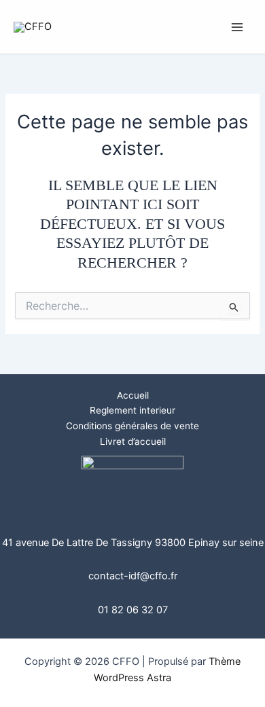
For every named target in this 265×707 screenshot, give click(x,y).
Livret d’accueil (133, 441)
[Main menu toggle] (237, 27)
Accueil (133, 395)
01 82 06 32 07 (133, 610)
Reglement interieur (132, 410)
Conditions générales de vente (132, 425)
